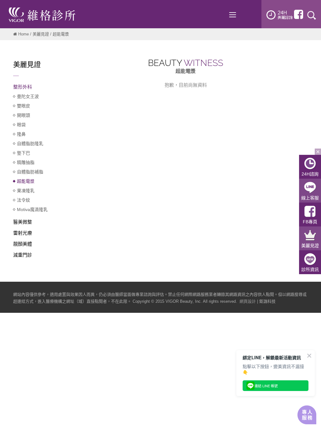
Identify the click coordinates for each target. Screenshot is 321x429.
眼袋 (21, 124)
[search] (311, 14)
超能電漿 (25, 181)
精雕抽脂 (25, 162)
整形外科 (22, 87)
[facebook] (298, 14)
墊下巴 (23, 152)
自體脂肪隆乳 (30, 143)
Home (23, 34)
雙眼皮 (23, 105)
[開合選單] (318, 152)
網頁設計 (247, 301)
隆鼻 (21, 134)
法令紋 (23, 200)
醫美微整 (22, 222)
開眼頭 (23, 115)
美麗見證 (41, 34)
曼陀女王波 (28, 96)
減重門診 (22, 255)
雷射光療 (22, 233)
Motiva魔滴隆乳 (32, 209)
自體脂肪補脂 (30, 171)
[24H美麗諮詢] (279, 14)
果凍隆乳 (25, 190)
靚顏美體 (22, 244)
